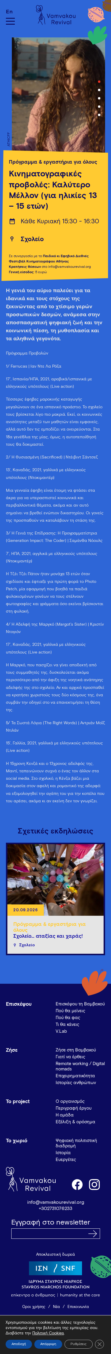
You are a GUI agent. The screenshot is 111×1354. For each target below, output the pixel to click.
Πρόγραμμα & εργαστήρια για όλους (53, 162)
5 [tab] (99, 115)
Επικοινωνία (78, 1307)
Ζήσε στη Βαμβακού (76, 1050)
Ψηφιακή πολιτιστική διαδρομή (76, 1143)
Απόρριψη (48, 1344)
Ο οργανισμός (70, 1101)
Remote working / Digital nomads (80, 1066)
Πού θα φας (68, 1017)
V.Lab (61, 1031)
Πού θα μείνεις (70, 1011)
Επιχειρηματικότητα (75, 1076)
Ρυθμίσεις (78, 1344)
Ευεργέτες (66, 1159)
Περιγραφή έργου (73, 1108)
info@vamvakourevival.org (55, 1202)
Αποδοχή (19, 1344)
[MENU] (10, 21)
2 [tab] (99, 90)
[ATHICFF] (55, 98)
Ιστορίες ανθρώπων (76, 1083)
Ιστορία (63, 1153)
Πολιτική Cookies (48, 1333)
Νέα (56, 1307)
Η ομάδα (65, 1115)
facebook (77, 1184)
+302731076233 (55, 1208)
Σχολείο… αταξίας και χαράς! (48, 936)
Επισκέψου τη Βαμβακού (80, 1004)
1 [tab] (99, 82)
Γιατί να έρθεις (70, 1057)
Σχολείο (32, 239)
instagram (94, 1184)
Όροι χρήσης (33, 1307)
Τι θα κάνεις (67, 1024)
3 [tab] (99, 98)
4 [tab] (99, 107)
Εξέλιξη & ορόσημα (75, 1122)
